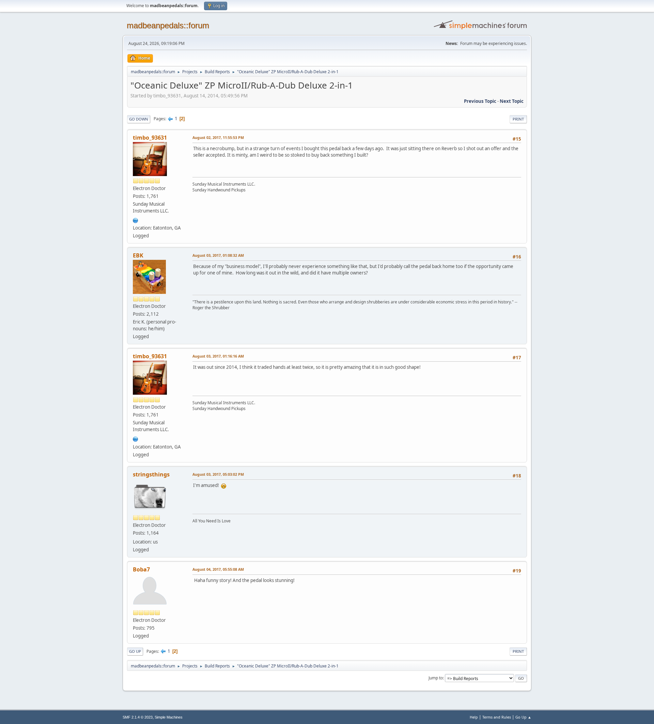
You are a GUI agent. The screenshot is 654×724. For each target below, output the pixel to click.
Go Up (135, 651)
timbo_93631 (150, 137)
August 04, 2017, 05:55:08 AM (218, 569)
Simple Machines (169, 717)
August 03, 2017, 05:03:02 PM (218, 474)
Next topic (512, 101)
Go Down (138, 119)
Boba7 (141, 569)
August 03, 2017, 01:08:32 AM (218, 255)
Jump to (436, 678)
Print (518, 119)
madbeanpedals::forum (168, 25)
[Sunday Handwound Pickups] (135, 220)
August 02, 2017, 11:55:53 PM (218, 137)
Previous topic (480, 101)
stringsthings (151, 474)
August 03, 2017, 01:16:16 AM (218, 356)
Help (474, 717)
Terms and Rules (496, 717)
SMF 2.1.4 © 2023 (138, 717)
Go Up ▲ (523, 717)
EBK (138, 255)
